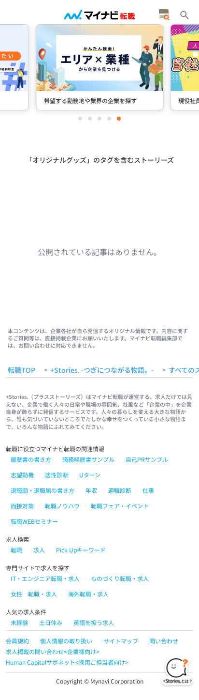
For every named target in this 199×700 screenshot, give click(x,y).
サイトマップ (120, 641)
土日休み (50, 622)
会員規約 (17, 641)
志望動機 (22, 475)
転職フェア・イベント (120, 506)
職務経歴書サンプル (88, 459)
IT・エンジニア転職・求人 (45, 578)
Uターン (89, 475)
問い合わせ (163, 641)
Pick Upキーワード (81, 550)
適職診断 (119, 490)
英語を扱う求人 (93, 622)
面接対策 (22, 506)
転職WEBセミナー (34, 521)
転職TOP (21, 370)
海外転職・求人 (88, 594)
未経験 (19, 622)
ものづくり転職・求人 (120, 578)
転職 (16, 550)
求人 (39, 550)
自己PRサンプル (147, 459)
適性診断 (56, 475)
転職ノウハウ (62, 506)
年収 (91, 490)
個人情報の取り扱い (66, 641)
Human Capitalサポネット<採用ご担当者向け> (67, 662)
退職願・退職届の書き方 (42, 490)
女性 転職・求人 (34, 594)
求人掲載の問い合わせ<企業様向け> (53, 651)
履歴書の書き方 (31, 459)
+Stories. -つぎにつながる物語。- (102, 370)
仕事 (148, 490)
